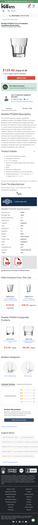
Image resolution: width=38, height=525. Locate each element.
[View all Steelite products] (19, 193)
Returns (10, 507)
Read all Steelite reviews (9, 427)
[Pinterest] (19, 521)
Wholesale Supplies (10, 494)
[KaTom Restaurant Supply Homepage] (7, 6)
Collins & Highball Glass (10, 376)
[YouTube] (26, 521)
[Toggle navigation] (3, 11)
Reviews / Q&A (27, 108)
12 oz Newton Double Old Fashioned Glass (28, 341)
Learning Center (28, 494)
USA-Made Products (10, 499)
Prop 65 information (13, 270)
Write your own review (19, 420)
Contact (29, 502)
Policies (29, 491)
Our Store (29, 504)
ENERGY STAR (11, 497)
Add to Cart (21, 78)
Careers (29, 499)
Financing (10, 510)
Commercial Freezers (27, 437)
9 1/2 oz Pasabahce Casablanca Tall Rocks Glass (10, 299)
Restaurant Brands (10, 491)
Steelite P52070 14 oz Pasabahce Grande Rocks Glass (17, 456)
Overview (9, 108)
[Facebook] (13, 521)
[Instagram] (23, 521)
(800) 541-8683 (17, 99)
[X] (16, 521)
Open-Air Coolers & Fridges (9, 437)
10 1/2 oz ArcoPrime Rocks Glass (10, 341)
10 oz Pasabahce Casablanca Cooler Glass (28, 299)
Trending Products (10, 502)
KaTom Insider (29, 507)
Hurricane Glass (28, 376)
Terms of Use (12, 518)
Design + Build (11, 489)
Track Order (10, 504)
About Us (29, 497)
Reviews (29, 510)
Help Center (29, 489)
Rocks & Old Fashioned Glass (10, 19)
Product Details (9, 151)
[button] (29, 6)
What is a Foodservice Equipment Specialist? (22, 101)
